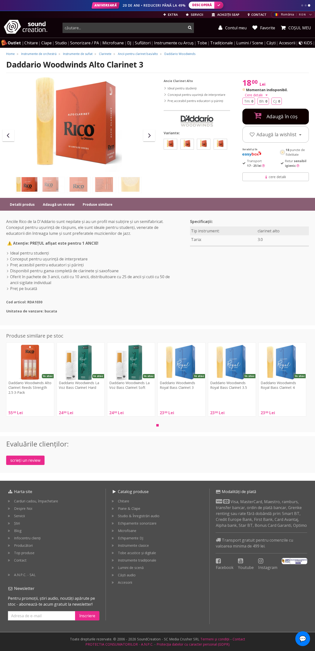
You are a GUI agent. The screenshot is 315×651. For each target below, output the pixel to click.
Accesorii (287, 43)
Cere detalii (254, 95)
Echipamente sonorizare (137, 523)
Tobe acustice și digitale (137, 552)
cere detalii (277, 176)
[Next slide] (149, 135)
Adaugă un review (59, 204)
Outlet (14, 43)
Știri (17, 523)
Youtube (246, 567)
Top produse (24, 552)
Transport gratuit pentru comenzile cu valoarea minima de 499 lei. (254, 543)
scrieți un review (25, 460)
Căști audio (127, 575)
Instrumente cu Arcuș (174, 43)
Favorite (267, 28)
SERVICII (196, 14)
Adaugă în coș (281, 116)
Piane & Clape (129, 508)
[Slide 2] (306, 5)
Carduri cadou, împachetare (36, 501)
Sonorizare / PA (84, 43)
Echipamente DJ (130, 538)
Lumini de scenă (131, 567)
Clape (46, 43)
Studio (61, 43)
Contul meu (235, 28)
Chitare (31, 43)
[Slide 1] (302, 5)
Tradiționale (221, 43)
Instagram (267, 567)
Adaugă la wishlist (277, 134)
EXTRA (172, 14)
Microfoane (113, 43)
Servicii (19, 516)
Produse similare (97, 204)
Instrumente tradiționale (137, 560)
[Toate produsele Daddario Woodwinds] (196, 121)
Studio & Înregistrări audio (138, 516)
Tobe (202, 43)
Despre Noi (23, 508)
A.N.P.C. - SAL (25, 574)
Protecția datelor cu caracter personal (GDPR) (193, 644)
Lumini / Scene (249, 43)
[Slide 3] (309, 5)
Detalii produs (22, 204)
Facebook (225, 567)
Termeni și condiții (214, 639)
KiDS (307, 43)
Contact (20, 560)
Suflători (143, 43)
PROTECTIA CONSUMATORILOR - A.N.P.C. (119, 644)
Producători (23, 545)
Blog (17, 530)
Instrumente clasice (133, 545)
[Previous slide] (8, 135)
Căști (271, 43)
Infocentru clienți (27, 538)
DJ (129, 43)
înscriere (87, 615)
